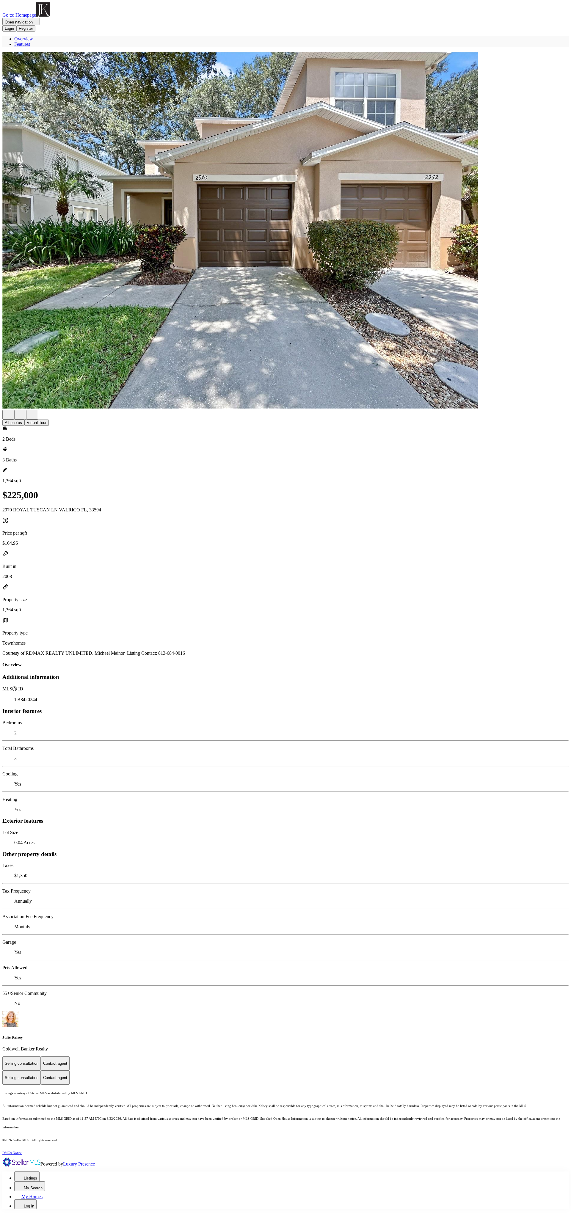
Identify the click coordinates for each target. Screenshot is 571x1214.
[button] (285, 231)
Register (26, 28)
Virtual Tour (36, 422)
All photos (13, 422)
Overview (23, 38)
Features (22, 44)
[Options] (8, 415)
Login (9, 28)
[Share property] (32, 415)
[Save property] (20, 415)
